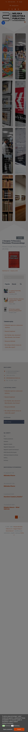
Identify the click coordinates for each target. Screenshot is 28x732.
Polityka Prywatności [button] (7, 723)
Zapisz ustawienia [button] (7, 729)
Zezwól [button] (19, 729)
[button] (3, 726)
